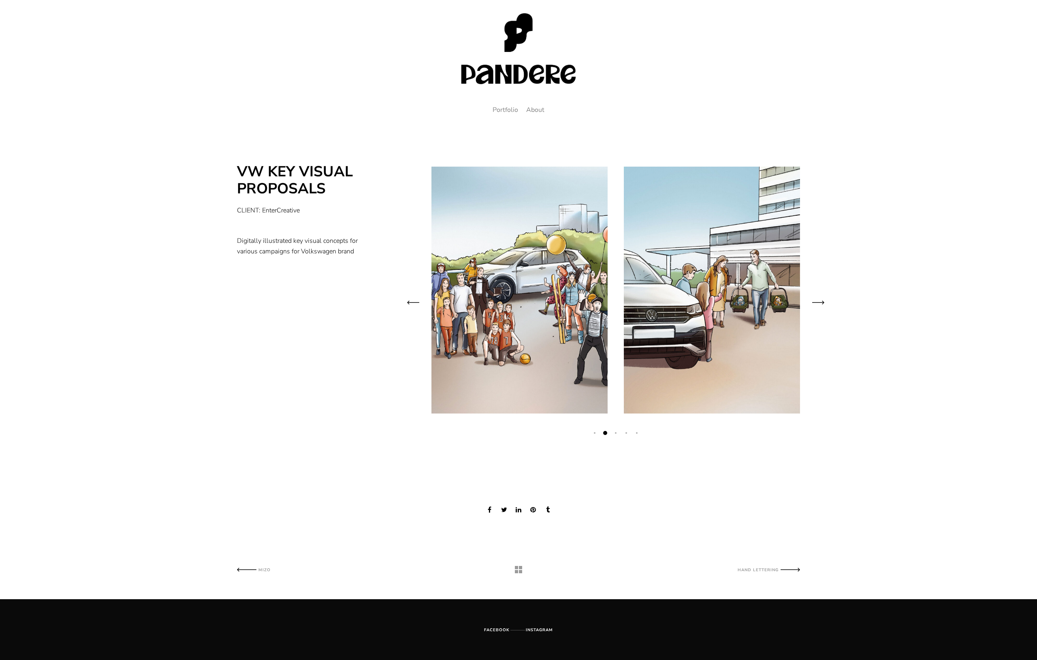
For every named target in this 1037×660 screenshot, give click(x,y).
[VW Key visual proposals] (489, 510)
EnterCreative (281, 210)
